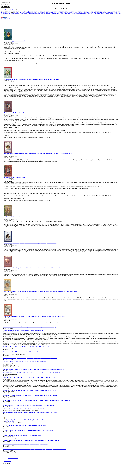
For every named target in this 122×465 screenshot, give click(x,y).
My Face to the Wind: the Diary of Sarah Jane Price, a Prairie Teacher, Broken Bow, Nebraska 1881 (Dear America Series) (33, 268)
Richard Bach (73, 13)
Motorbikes (84, 13)
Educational (53, 11)
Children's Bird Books (48, 13)
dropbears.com (15, 463)
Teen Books (7, 12)
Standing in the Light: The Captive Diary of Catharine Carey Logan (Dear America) (24, 419)
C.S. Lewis (115, 13)
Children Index (12, 11)
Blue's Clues (56, 12)
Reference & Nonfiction (88, 11)
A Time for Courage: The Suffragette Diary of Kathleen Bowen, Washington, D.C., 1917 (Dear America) (28, 430)
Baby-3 (21, 11)
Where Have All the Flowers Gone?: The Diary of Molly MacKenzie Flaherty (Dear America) (25, 444)
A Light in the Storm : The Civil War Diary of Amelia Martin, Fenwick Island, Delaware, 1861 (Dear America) (29, 377)
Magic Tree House (38, 12)
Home (2, 9)
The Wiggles (11, 13)
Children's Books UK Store (7, 18)
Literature (58, 11)
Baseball (111, 13)
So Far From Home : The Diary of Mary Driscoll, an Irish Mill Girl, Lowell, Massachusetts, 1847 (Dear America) (30, 412)
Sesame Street (117, 12)
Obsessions (63, 11)
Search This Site (7, 461)
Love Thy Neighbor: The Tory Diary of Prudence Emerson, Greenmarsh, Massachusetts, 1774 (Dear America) (29, 390)
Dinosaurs (40, 13)
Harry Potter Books (57, 13)
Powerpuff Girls (106, 12)
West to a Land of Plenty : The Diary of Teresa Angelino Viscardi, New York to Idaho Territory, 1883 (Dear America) (31, 440)
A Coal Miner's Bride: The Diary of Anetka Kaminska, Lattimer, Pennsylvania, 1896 (23, 330)
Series (114, 11)
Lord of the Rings (66, 13)
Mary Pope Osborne (9, 421)
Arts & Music (39, 11)
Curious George (73, 12)
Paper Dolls (90, 13)
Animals (34, 11)
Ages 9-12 (30, 11)
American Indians (25, 13)
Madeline (88, 12)
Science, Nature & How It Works (105, 11)
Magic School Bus (95, 12)
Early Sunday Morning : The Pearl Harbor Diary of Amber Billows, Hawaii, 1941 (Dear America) (26, 346)
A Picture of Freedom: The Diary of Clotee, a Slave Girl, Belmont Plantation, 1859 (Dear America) (26, 408)
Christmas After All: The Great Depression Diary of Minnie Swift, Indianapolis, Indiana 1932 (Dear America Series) (31, 79)
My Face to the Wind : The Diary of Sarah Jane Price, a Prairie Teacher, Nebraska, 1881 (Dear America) (28, 405)
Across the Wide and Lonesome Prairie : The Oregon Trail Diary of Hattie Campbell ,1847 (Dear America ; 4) (29, 327)
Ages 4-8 (25, 11)
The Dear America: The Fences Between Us (14, 112)
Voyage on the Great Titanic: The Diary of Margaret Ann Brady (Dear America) (22, 435)
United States (12, 9)
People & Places (70, 11)
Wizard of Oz (17, 13)
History (6, 9)
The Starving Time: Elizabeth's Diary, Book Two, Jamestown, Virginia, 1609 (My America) (25, 425)
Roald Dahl (79, 13)
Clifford (68, 12)
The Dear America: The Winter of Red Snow (14, 177)
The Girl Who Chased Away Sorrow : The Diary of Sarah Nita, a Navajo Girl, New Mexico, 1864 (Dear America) (30, 358)
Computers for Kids (97, 13)
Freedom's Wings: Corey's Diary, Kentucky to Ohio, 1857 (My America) (20, 351)
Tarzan (6, 13)
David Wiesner (7, 15)
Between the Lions (82, 12)
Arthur (17, 12)
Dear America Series (33, 13)
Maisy (100, 12)
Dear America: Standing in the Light (12, 216)
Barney (44, 12)
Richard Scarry (63, 12)
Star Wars (3, 13)
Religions (96, 11)
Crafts (49, 11)
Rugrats (111, 12)
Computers (45, 11)
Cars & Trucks (105, 13)
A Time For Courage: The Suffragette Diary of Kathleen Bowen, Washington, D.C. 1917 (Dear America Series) (30, 243)
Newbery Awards (29, 12)
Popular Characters (78, 11)
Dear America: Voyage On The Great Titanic (14, 41)
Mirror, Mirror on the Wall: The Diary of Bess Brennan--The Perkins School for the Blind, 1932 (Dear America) (30, 395)
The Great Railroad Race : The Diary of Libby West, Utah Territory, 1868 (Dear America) (25, 361)
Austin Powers (22, 12)
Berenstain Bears (49, 12)
